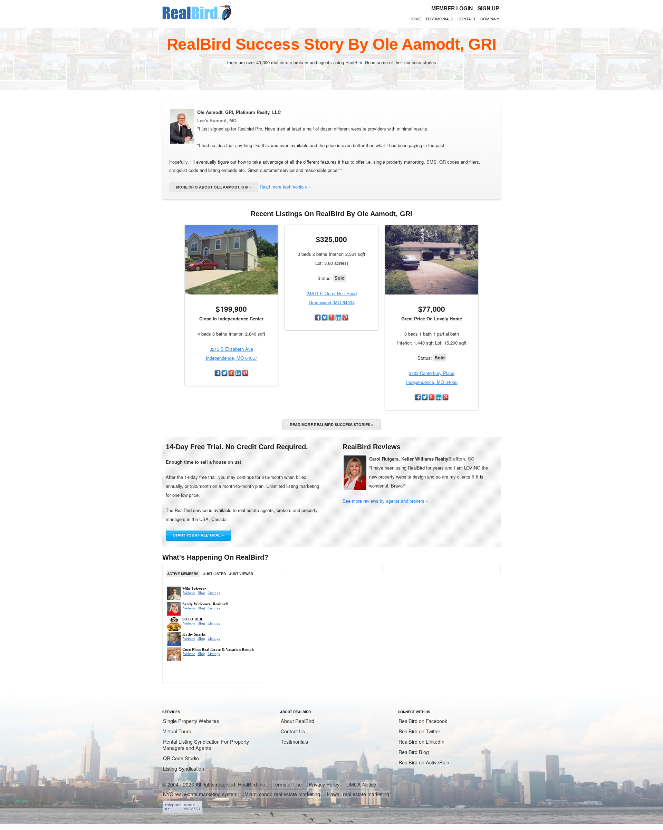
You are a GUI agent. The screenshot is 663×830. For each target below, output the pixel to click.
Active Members (183, 573)
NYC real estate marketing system (200, 794)
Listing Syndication (183, 768)
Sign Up (488, 8)
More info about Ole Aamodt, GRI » (213, 187)
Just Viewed (241, 573)
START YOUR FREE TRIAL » (198, 535)
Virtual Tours (177, 731)
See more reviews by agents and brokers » (385, 501)
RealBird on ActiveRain (423, 762)
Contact (467, 18)
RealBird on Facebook (422, 720)
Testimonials (439, 18)
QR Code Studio (181, 758)
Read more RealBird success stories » (331, 424)
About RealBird (297, 720)
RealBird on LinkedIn (421, 741)
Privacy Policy (324, 784)
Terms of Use (287, 784)
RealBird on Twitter (419, 731)
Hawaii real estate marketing (358, 794)
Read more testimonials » (285, 186)
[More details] (231, 260)
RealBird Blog (413, 752)
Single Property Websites (191, 720)
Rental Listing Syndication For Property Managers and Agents (205, 744)
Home (415, 18)
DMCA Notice (361, 784)
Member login (452, 8)
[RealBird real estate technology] (196, 19)
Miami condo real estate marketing (282, 794)
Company (489, 18)
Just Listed (214, 573)
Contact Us (293, 731)
